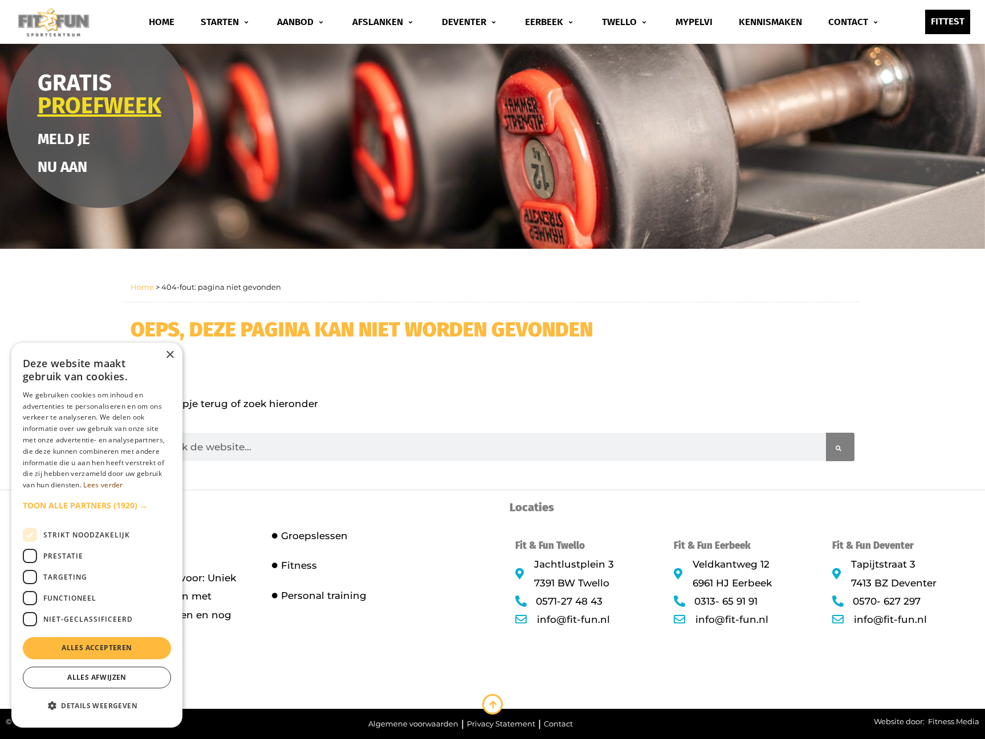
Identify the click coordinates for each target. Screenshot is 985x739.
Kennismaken (770, 22)
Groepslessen (314, 535)
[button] (97, 505)
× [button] (169, 355)
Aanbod (295, 22)
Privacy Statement (501, 723)
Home (161, 22)
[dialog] (96, 535)
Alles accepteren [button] (97, 647)
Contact (848, 22)
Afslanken (377, 22)
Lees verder (103, 485)
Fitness (299, 565)
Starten (220, 22)
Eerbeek (544, 22)
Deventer (464, 22)
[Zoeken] (840, 447)
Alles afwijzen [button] (97, 677)
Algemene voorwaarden (413, 723)
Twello (619, 22)
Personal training (324, 595)
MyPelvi (694, 22)
